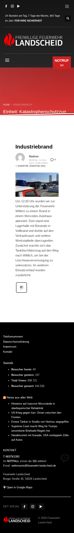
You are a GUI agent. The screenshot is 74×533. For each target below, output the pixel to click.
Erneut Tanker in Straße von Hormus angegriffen (40, 421)
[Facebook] (6, 6)
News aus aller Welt (19, 397)
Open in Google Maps (19, 487)
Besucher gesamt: (23, 386)
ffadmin (34, 156)
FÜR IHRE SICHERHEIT (28, 20)
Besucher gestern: (23, 374)
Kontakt (7, 351)
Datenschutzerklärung (16, 341)
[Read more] (21, 292)
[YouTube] (18, 6)
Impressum (9, 346)
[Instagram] (12, 6)
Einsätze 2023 (37, 166)
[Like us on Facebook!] (24, 506)
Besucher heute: (22, 369)
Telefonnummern (13, 336)
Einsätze (23, 166)
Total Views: (19, 380)
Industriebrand (34, 147)
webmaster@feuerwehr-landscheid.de (34, 465)
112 (62, 62)
